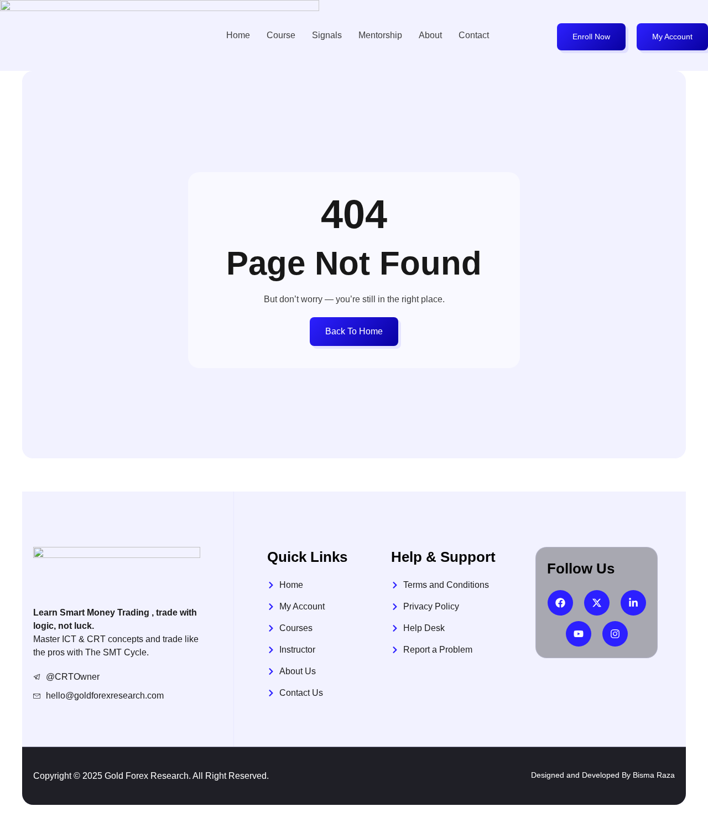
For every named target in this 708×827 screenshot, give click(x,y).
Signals (327, 35)
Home (238, 35)
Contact (474, 35)
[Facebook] (560, 603)
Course (281, 35)
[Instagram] (615, 634)
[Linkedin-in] (633, 603)
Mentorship (380, 35)
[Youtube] (578, 634)
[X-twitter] (597, 603)
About (430, 35)
